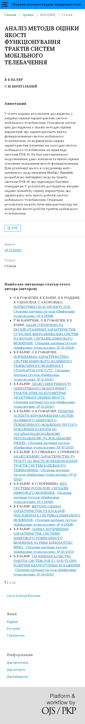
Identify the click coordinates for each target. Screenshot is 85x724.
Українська (15, 635)
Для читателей (17, 663)
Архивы (28, 15)
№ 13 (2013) (47, 15)
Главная (10, 15)
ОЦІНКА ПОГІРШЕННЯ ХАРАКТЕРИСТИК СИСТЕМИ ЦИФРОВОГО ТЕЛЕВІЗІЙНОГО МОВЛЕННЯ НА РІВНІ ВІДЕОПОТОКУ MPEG (43, 538)
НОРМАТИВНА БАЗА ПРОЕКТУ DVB (42, 307)
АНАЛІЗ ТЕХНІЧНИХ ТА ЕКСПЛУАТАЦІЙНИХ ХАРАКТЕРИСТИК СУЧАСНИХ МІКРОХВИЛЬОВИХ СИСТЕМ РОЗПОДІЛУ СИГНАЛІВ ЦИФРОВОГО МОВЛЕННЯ (46, 334)
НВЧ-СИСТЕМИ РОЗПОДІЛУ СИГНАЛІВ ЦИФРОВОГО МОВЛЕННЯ (41, 488)
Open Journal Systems (23, 596)
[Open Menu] (4, 4)
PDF (14, 228)
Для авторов (16, 670)
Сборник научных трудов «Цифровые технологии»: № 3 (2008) (43, 497)
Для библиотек (17, 677)
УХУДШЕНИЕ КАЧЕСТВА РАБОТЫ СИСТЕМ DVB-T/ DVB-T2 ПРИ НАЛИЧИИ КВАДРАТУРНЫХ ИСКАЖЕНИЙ (47, 560)
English (12, 622)
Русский (13, 628)
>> (14, 582)
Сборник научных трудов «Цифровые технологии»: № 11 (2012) (42, 374)
